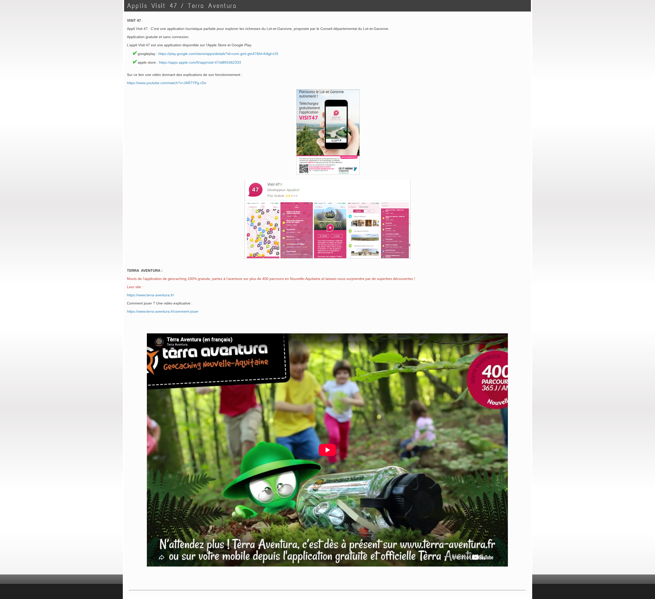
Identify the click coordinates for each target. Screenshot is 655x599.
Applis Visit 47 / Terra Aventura (182, 6)
